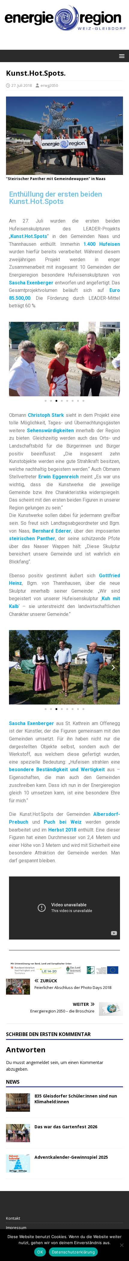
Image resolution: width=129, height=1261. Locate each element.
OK (40, 1252)
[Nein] (121, 1245)
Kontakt (13, 1218)
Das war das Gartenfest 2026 (65, 1127)
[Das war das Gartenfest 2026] (18, 1138)
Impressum (16, 1227)
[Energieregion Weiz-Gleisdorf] (64, 34)
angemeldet (37, 1062)
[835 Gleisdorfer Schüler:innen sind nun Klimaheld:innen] (18, 1108)
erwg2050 (49, 85)
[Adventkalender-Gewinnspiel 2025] (18, 1169)
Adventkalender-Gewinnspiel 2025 (71, 1157)
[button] (121, 55)
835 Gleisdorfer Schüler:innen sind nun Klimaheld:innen (75, 1098)
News (13, 1082)
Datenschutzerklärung (73, 1252)
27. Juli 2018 (21, 85)
